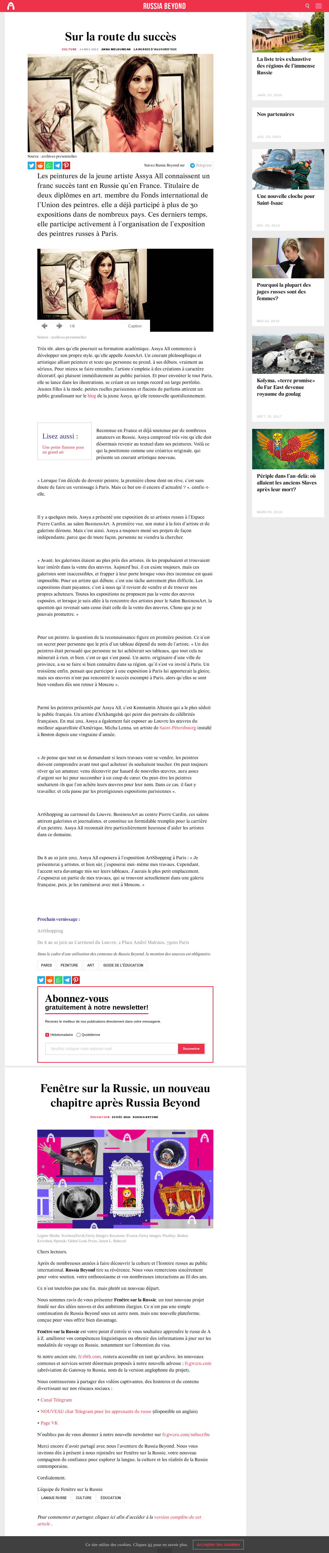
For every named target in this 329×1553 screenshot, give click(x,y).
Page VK (49, 1423)
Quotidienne (91, 1035)
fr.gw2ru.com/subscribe (186, 1434)
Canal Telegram (56, 1400)
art (90, 965)
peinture (69, 965)
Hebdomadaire (61, 1035)
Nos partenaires (275, 114)
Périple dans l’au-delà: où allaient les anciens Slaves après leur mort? (287, 483)
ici (150, 1544)
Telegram (203, 165)
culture (84, 1498)
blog (92, 396)
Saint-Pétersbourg (178, 728)
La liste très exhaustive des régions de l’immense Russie (286, 66)
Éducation (100, 1117)
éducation (111, 1498)
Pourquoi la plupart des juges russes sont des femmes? (284, 292)
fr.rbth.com (89, 1357)
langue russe (54, 1498)
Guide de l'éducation (123, 965)
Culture (69, 49)
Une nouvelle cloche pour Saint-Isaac (286, 200)
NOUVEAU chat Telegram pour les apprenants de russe (96, 1411)
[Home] (10, 6)
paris (46, 965)
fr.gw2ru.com (198, 1363)
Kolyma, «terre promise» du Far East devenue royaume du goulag (286, 387)
